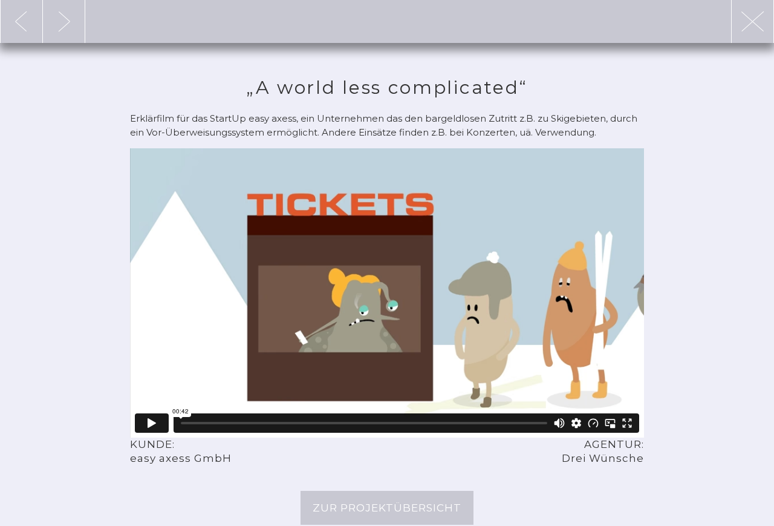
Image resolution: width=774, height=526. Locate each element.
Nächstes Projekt (21, 21)
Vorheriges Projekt (63, 21)
